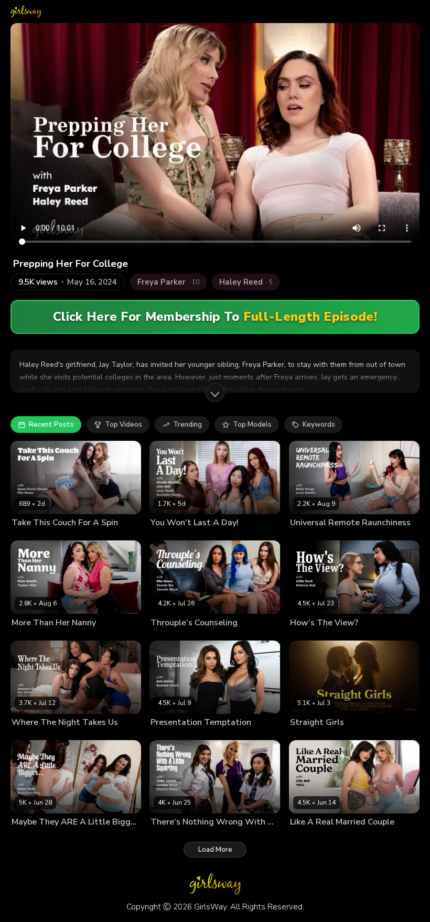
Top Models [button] (252, 424)
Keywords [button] (319, 424)
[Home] (25, 11)
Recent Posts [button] (51, 424)
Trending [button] (187, 424)
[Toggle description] (215, 392)
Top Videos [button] (123, 424)
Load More (215, 849)
